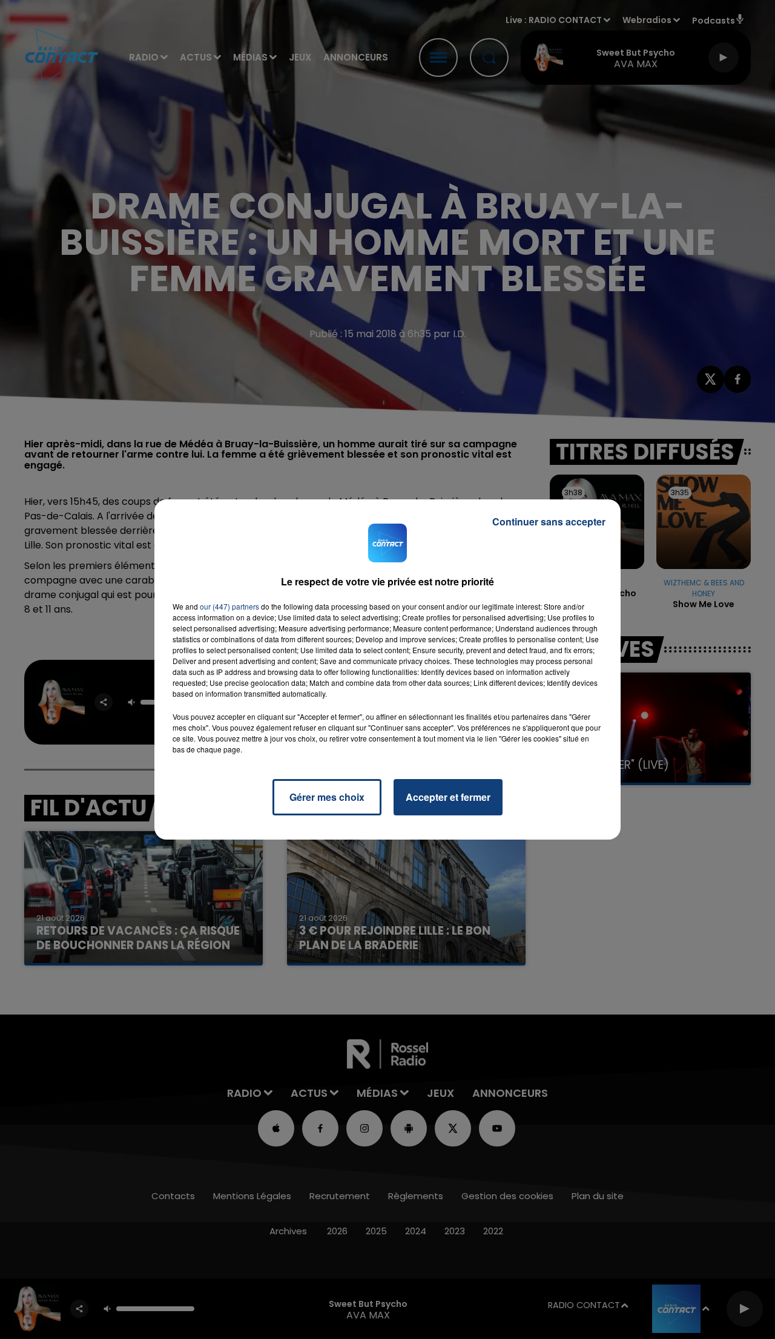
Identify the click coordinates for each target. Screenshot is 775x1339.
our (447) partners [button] (229, 606)
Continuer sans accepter (548, 521)
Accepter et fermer (448, 797)
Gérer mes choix (326, 797)
